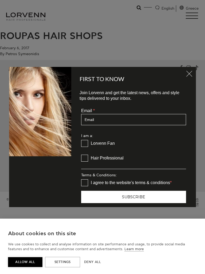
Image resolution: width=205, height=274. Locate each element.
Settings (62, 262)
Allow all (25, 262)
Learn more (134, 249)
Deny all (92, 262)
